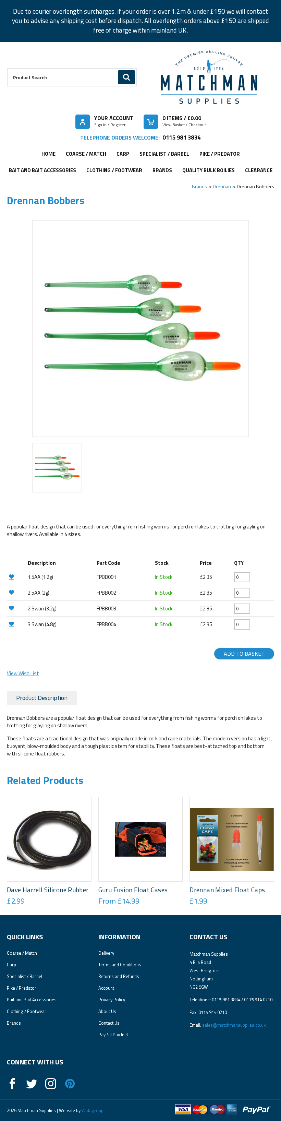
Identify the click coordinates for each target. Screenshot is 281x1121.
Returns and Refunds (118, 976)
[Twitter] (31, 1083)
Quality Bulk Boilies (208, 170)
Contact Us (109, 1022)
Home (48, 154)
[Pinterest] (69, 1083)
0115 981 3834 (181, 137)
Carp (123, 154)
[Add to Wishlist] (16, 576)
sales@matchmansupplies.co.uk (234, 1025)
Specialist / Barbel (164, 154)
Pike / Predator (219, 154)
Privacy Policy (111, 999)
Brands (162, 170)
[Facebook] (12, 1083)
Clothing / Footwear (114, 170)
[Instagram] (50, 1083)
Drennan (222, 186)
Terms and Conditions (119, 964)
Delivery (106, 953)
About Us (107, 1011)
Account (106, 988)
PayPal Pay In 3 (113, 1034)
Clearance (258, 170)
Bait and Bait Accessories (42, 170)
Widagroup (92, 1110)
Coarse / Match (86, 154)
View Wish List (23, 673)
